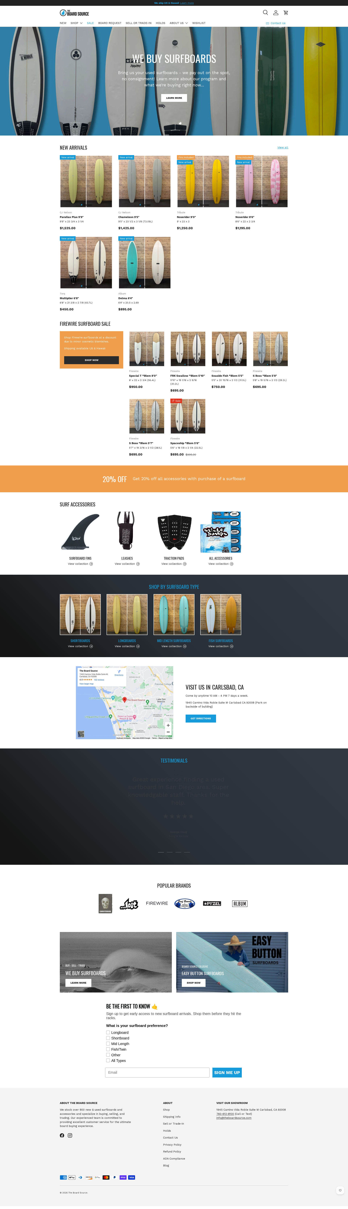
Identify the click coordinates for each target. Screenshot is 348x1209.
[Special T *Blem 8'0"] (147, 349)
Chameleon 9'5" (128, 217)
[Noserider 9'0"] (203, 181)
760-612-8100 (225, 1114)
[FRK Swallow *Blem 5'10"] (188, 349)
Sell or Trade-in (173, 1123)
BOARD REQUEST (109, 23)
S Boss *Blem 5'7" (141, 443)
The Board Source (77, 1193)
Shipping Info (172, 1116)
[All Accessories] (220, 532)
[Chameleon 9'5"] (144, 181)
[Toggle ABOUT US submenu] (186, 23)
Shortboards (80, 640)
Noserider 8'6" (244, 217)
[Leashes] (127, 532)
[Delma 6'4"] (144, 262)
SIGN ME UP (227, 1072)
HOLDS (160, 23)
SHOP (74, 23)
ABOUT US (177, 23)
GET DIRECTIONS (201, 718)
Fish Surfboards (221, 640)
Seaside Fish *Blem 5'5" (227, 375)
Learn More (78, 982)
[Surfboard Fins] (80, 532)
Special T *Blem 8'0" (143, 375)
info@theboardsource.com (233, 1117)
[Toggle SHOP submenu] (81, 23)
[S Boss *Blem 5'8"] (270, 349)
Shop (166, 1109)
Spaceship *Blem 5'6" (184, 443)
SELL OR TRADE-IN (139, 23)
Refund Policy (172, 1151)
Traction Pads (174, 558)
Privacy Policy (172, 1144)
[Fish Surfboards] (220, 614)
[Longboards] (127, 614)
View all (282, 147)
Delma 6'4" (125, 298)
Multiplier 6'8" (69, 298)
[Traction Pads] (174, 532)
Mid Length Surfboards (174, 640)
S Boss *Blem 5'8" (265, 375)
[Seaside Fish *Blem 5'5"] (229, 349)
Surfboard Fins (80, 558)
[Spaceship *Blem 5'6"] (188, 416)
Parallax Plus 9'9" (72, 217)
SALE (90, 23)
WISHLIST (199, 23)
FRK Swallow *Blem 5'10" (187, 375)
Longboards (127, 640)
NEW (63, 23)
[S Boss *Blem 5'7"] (147, 416)
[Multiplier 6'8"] (86, 262)
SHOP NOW (174, 90)
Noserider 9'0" (186, 217)
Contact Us (170, 1137)
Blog (166, 1165)
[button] (286, 13)
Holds (167, 1130)
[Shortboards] (80, 614)
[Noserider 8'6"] (261, 181)
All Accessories (220, 558)
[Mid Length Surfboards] (174, 614)
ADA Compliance (174, 1158)
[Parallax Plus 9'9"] (86, 181)
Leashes (127, 558)
